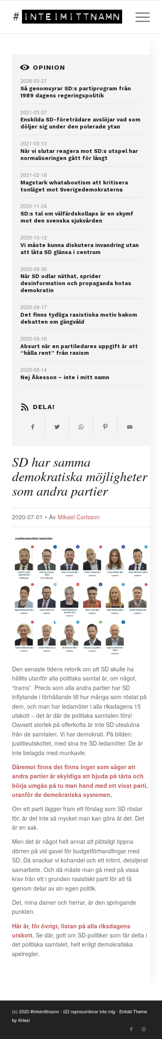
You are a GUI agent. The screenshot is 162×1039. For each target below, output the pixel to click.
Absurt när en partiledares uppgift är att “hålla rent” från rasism (79, 349)
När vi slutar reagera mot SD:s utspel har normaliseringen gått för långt (79, 154)
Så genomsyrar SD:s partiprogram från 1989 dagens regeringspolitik (75, 92)
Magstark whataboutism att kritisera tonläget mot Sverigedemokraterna (74, 186)
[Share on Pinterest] (105, 427)
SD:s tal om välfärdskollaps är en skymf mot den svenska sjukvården (76, 217)
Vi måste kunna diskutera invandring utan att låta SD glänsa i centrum (79, 248)
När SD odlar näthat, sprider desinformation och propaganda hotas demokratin (75, 283)
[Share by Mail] (129, 427)
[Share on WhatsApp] (81, 427)
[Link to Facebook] (131, 1028)
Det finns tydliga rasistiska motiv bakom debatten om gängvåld (78, 318)
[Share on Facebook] (32, 427)
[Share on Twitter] (57, 427)
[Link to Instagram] (143, 1028)
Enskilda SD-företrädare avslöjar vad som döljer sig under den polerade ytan (80, 123)
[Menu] (138, 17)
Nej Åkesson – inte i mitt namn (64, 377)
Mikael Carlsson (79, 517)
